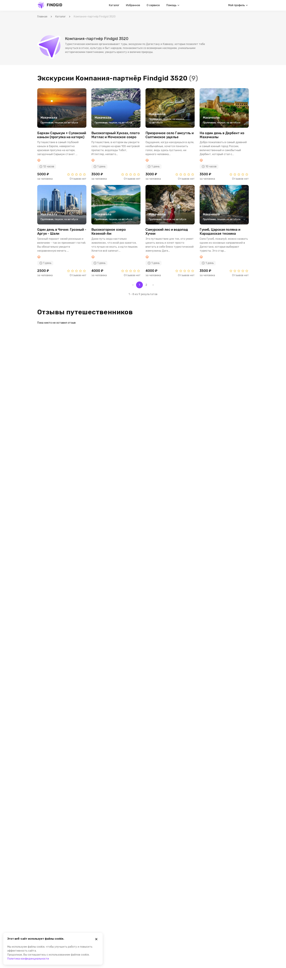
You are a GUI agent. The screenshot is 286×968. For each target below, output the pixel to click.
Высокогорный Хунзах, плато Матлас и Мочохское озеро (115, 135)
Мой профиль (236, 5)
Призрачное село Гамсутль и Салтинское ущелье (169, 135)
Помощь (171, 5)
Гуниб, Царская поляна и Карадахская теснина (220, 232)
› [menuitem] (153, 284)
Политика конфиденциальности (28, 958)
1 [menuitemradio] (139, 284)
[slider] (76, 174)
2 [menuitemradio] (146, 284)
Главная (42, 16)
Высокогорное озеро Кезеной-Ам (108, 232)
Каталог (114, 5)
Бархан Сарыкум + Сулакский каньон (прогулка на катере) (61, 135)
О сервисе (153, 5)
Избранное (133, 5)
